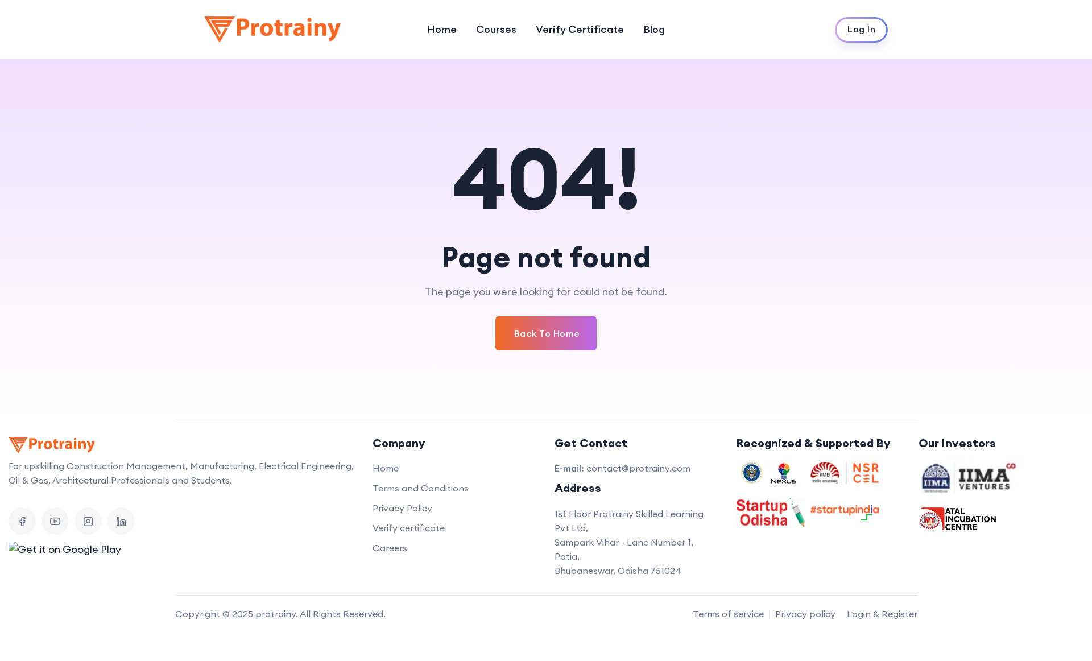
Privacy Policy (402, 508)
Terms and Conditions (421, 488)
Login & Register (882, 613)
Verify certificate (409, 528)
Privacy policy (805, 613)
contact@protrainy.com (638, 468)
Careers (390, 547)
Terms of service (728, 613)
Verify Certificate (580, 29)
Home (442, 29)
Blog (654, 29)
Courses (496, 29)
